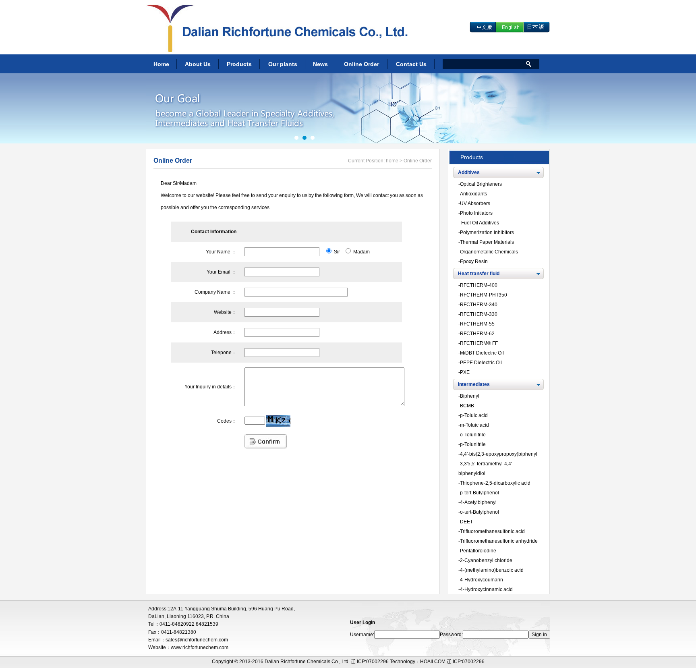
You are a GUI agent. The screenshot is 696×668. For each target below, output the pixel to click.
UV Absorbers (475, 203)
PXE (465, 372)
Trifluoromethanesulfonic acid (492, 531)
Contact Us (411, 64)
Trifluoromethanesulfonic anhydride (499, 541)
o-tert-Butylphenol (479, 512)
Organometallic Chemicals (489, 252)
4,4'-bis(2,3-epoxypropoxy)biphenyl (498, 454)
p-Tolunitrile (473, 444)
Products (239, 64)
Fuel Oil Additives (479, 223)
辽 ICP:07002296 (466, 661)
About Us (198, 64)
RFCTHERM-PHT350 (483, 295)
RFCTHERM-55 (477, 324)
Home (161, 64)
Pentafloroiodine (478, 551)
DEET (466, 522)
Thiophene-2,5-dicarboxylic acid (495, 483)
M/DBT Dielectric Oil (482, 353)
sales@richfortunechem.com (197, 640)
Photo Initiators (476, 213)
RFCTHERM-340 (478, 304)
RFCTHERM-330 (478, 314)
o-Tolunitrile (473, 435)
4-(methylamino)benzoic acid (492, 570)
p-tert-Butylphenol (479, 493)
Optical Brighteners (481, 184)
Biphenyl (469, 396)
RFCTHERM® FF (479, 343)
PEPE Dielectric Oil (481, 362)
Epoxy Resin (474, 261)
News (320, 64)
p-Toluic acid (474, 415)
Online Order (361, 64)
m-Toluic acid (474, 425)
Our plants (282, 64)
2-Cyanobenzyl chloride (486, 560)
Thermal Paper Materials (487, 242)
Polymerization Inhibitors (487, 232)
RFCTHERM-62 (477, 333)
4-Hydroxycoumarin (481, 580)
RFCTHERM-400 (478, 285)
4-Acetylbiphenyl (478, 502)
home (392, 161)
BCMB (467, 406)
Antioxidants (473, 194)
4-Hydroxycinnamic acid (486, 589)
